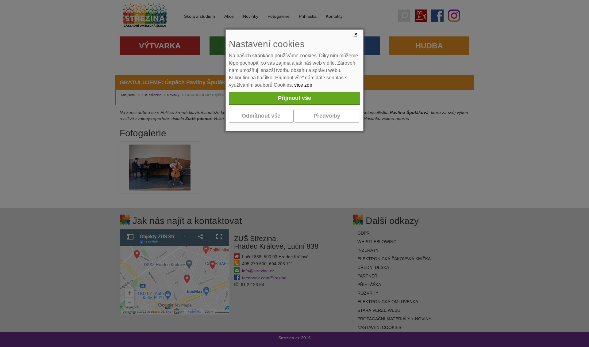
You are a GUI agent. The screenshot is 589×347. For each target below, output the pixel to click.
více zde (303, 85)
